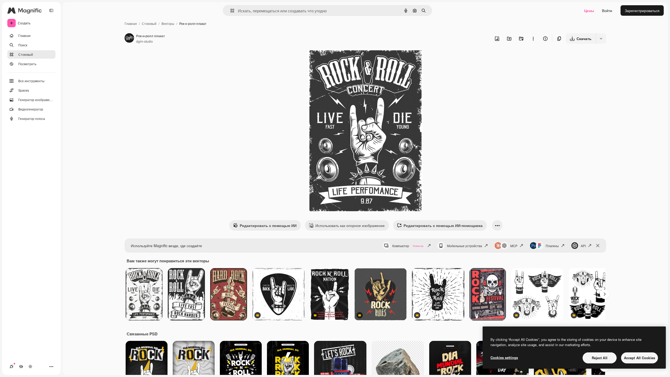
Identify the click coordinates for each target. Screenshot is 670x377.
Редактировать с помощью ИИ (268, 225)
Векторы (167, 23)
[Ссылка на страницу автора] (129, 38)
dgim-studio (144, 41)
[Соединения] (11, 366)
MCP (513, 245)
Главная (131, 23)
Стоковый (149, 23)
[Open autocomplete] (230, 11)
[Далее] (604, 294)
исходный (342, 59)
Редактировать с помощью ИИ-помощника (443, 225)
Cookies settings (504, 357)
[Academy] (21, 366)
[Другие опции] (533, 38)
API (583, 245)
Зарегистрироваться (642, 10)
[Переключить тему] (30, 366)
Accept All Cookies (639, 357)
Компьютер (407, 245)
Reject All (599, 357)
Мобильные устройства (464, 245)
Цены (589, 10)
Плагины (552, 245)
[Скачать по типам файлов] (601, 38)
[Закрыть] (598, 245)
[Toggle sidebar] (51, 10)
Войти (607, 10)
